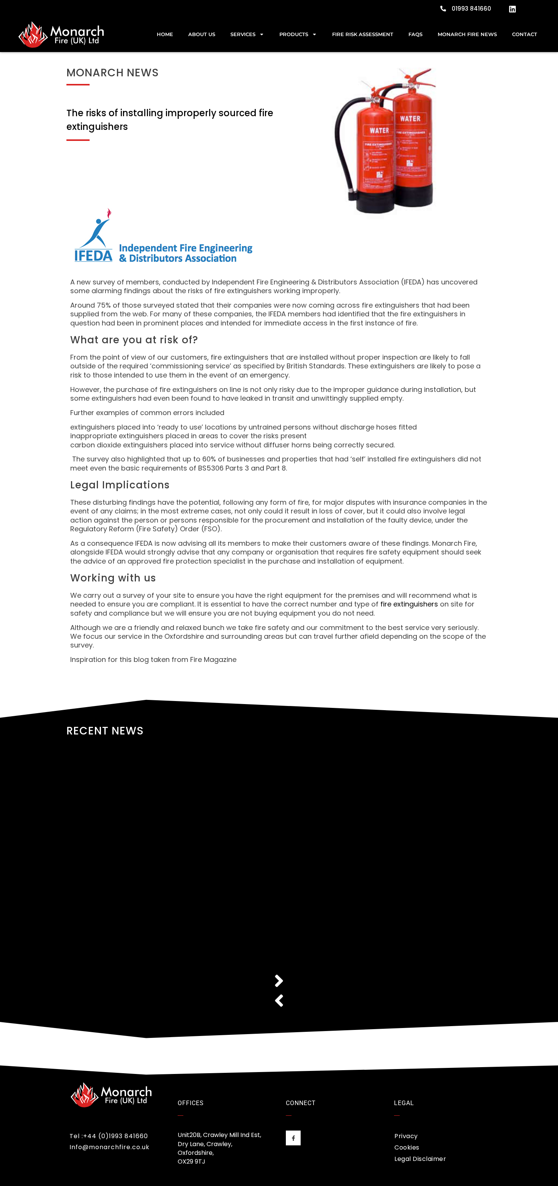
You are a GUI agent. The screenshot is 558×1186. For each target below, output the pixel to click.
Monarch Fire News (467, 34)
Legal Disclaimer (420, 1158)
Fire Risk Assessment (362, 34)
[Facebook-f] (293, 1138)
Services (242, 34)
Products (293, 34)
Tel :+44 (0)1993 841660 (108, 1136)
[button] (279, 981)
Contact (524, 34)
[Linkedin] (512, 9)
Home (165, 34)
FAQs (415, 34)
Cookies (406, 1147)
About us (201, 34)
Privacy (406, 1136)
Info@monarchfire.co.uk (109, 1147)
